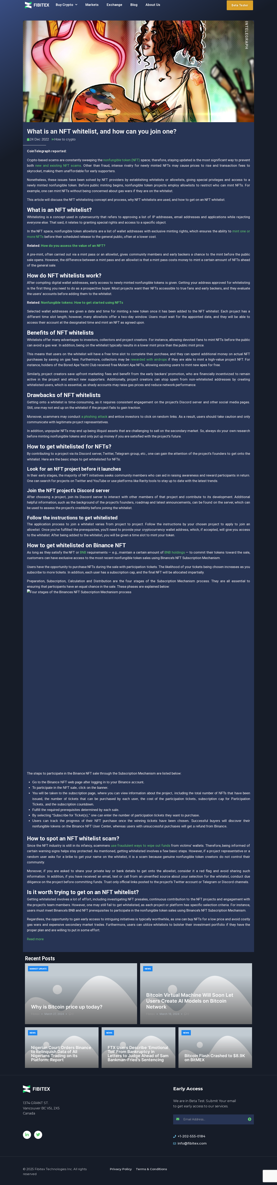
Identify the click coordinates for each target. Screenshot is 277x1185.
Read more (35, 939)
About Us (153, 5)
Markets (92, 5)
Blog (133, 5)
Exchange (114, 5)
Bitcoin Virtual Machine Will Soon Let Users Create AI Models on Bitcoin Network (189, 1001)
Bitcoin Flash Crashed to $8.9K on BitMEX (215, 1057)
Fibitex (35, 1013)
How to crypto (64, 139)
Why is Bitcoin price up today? (66, 1007)
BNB (83, 552)
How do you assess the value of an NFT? (73, 246)
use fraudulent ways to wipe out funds (140, 845)
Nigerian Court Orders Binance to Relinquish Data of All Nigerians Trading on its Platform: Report (61, 1053)
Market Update (38, 968)
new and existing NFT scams (58, 165)
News (148, 968)
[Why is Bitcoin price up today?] (81, 993)
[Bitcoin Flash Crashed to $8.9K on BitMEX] (215, 1047)
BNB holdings (174, 552)
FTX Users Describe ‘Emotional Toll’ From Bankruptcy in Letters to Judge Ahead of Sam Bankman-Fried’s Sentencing (138, 1053)
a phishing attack (94, 417)
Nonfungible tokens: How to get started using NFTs (82, 302)
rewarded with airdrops (149, 359)
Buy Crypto (64, 5)
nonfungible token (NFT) (121, 160)
